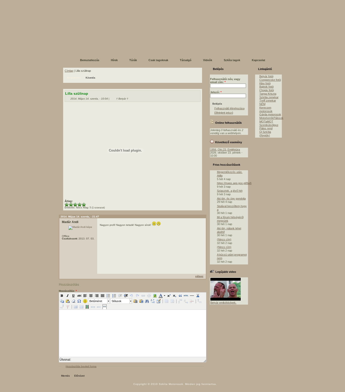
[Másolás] (62, 301)
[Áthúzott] (79, 295)
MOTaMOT (266, 121)
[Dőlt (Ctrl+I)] (67, 295)
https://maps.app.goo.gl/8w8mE (236, 183)
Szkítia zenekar (269, 97)
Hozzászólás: (68, 290)
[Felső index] (168, 295)
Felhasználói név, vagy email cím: (225, 81)
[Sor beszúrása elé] (180, 301)
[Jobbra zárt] (97, 295)
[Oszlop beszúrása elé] (199, 301)
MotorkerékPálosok (271, 117)
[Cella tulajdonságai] (172, 301)
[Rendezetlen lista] (108, 295)
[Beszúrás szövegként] (135, 301)
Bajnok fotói (266, 86)
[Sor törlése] (191, 301)
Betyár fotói (266, 76)
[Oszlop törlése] (67, 306)
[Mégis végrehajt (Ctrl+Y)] (137, 295)
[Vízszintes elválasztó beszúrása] (192, 295)
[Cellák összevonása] (81, 306)
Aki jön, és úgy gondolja (231, 198)
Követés (90, 77)
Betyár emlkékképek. (223, 302)
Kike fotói (264, 83)
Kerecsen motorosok (266, 109)
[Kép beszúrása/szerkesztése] (155, 295)
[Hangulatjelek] (85, 301)
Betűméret (95, 301)
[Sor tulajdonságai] (166, 301)
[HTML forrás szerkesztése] (186, 295)
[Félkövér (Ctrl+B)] (62, 295)
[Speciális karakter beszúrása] (79, 301)
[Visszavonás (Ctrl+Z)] (131, 295)
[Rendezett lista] (114, 295)
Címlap (69, 70)
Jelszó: (215, 92)
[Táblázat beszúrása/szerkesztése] (158, 301)
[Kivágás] (198, 295)
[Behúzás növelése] (126, 295)
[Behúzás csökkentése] (120, 295)
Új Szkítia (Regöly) (265, 133)
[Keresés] (147, 301)
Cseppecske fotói (270, 79)
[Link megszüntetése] (149, 295)
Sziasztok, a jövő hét (229, 190)
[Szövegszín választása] (160, 295)
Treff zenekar (267, 100)
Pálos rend (266, 128)
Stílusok (116, 301)
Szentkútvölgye (268, 125)
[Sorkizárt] (102, 295)
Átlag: (69, 201)
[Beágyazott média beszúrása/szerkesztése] (87, 306)
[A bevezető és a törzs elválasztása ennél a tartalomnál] (104, 306)
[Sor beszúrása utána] (186, 301)
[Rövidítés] (99, 306)
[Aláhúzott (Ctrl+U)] (73, 295)
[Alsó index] (174, 295)
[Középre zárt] (91, 295)
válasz (199, 276)
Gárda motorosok (270, 114)
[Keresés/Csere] (153, 301)
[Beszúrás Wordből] (141, 301)
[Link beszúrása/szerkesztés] (143, 295)
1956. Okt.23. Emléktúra (225, 149)
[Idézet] (180, 295)
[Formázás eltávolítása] (73, 301)
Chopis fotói (266, 90)
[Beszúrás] (67, 301)
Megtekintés (74, 77)
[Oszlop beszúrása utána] (62, 306)
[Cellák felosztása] (75, 306)
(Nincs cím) (224, 239)
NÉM (262, 104)
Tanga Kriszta (267, 93)
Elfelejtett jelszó (223, 112)
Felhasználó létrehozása (229, 108)
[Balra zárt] (85, 295)
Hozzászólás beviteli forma (81, 366)
